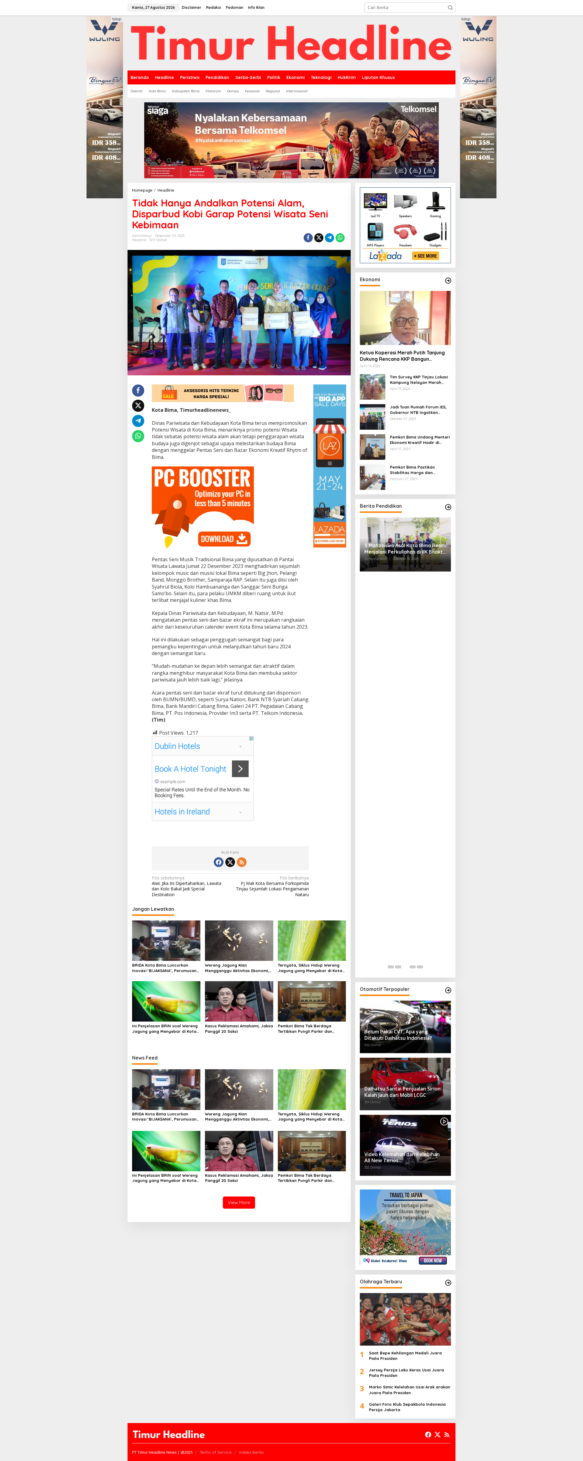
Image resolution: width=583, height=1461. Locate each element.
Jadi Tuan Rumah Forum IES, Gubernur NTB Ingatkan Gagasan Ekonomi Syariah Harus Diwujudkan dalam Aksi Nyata (419, 410)
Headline (139, 240)
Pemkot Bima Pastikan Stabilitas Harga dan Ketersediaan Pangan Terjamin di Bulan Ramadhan (419, 470)
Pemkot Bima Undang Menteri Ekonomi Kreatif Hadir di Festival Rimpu (420, 440)
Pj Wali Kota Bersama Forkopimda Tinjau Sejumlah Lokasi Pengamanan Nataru (272, 886)
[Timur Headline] (291, 42)
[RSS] (242, 862)
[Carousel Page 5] (420, 966)
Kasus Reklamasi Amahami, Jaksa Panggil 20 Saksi (239, 1028)
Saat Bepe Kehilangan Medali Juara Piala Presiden (405, 1355)
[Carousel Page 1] (391, 966)
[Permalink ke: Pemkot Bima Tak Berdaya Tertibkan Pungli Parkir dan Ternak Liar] (312, 1001)
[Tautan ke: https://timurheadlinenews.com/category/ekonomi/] (448, 280)
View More (239, 1202)
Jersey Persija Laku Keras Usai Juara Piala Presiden (406, 1372)
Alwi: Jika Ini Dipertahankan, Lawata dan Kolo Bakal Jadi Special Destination (186, 886)
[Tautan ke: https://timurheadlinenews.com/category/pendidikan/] (448, 507)
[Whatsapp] (340, 237)
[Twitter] (230, 862)
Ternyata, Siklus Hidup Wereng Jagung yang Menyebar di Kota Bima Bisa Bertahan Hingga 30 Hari (310, 968)
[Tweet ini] (318, 237)
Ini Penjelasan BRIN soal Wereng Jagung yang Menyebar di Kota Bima (165, 1028)
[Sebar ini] (308, 237)
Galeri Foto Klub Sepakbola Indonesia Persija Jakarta (407, 1407)
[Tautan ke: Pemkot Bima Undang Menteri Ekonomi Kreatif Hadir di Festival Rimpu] (372, 446)
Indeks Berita (251, 1452)
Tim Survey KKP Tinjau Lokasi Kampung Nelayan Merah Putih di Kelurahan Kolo (419, 379)
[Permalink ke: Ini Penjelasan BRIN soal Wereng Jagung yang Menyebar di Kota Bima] (166, 1001)
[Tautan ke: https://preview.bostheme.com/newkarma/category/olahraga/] (448, 1282)
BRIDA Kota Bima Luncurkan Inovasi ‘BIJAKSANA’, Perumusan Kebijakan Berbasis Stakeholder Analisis (164, 968)
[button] (450, 7)
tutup (116, 19)
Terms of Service (216, 1452)
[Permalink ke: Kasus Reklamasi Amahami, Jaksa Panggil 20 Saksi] (239, 1001)
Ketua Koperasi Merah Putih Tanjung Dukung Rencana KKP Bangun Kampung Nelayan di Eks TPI (402, 356)
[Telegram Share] (329, 237)
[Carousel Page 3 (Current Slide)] (405, 966)
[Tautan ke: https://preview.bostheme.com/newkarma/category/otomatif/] (448, 990)
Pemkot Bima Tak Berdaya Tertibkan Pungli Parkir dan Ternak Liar (305, 1028)
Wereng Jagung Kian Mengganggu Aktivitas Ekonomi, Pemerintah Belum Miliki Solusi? (237, 968)
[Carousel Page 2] (398, 966)
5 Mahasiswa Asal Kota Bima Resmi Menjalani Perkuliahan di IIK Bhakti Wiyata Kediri (405, 548)
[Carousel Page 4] (413, 966)
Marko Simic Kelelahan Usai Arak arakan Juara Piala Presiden (409, 1389)
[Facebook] (218, 862)
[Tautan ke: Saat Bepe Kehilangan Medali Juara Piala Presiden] (405, 1319)
